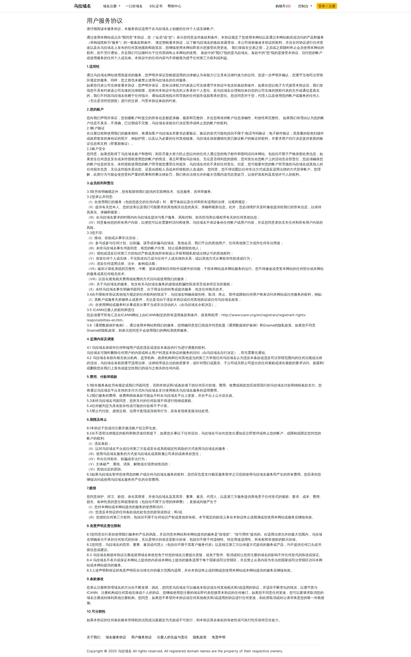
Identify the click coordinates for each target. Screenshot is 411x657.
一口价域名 (134, 6)
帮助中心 (174, 6)
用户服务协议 (141, 637)
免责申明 (218, 637)
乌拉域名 (82, 6)
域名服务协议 (116, 637)
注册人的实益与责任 (172, 637)
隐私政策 (200, 637)
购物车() (283, 6)
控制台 (304, 6)
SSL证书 (155, 6)
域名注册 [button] (110, 6)
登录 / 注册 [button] (326, 6)
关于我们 (93, 637)
